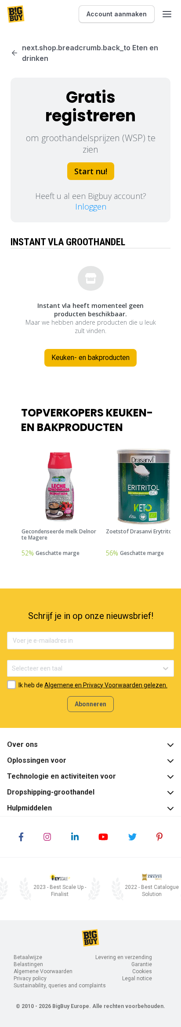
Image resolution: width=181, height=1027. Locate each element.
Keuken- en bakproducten (90, 357)
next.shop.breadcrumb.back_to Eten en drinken (90, 53)
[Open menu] (167, 14)
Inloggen (90, 206)
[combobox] (12, 668)
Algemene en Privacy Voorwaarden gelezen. (105, 685)
